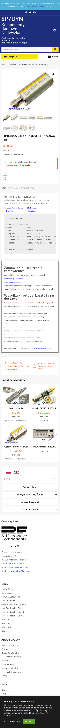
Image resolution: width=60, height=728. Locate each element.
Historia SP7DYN (10, 645)
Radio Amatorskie (10, 653)
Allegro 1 (6, 619)
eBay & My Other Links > (13, 604)
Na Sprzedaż (7, 593)
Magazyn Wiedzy (9, 668)
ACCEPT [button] (29, 721)
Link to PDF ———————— (20, 211)
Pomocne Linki (8, 664)
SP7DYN (12, 18)
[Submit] (55, 49)
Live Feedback (8, 600)
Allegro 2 (6, 623)
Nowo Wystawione (10, 596)
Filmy (4, 675)
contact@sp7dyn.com (19, 571)
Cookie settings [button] (12, 721)
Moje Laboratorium (11, 672)
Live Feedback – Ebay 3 (12, 615)
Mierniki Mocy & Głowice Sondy (46, 366)
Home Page (7, 589)
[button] (53, 74)
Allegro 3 (6, 627)
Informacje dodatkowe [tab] (21, 188)
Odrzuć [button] (49, 6)
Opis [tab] (3, 188)
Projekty (5, 660)
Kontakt (5, 631)
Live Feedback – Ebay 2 (12, 612)
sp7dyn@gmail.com (42, 348)
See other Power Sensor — (20, 208)
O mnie (5, 649)
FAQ (3, 693)
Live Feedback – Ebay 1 (12, 608)
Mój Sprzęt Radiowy (11, 656)
